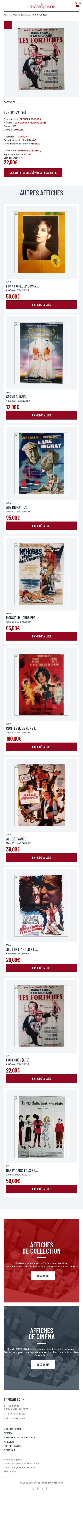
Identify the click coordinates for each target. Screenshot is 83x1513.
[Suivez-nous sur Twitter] (38, 1488)
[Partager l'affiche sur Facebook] (17, 102)
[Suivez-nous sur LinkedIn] (46, 1488)
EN (80, 3)
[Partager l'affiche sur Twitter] (20, 102)
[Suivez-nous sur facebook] (33, 1488)
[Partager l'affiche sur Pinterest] (22, 102)
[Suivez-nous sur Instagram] (42, 1488)
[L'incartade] (42, 8)
